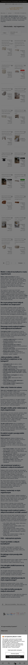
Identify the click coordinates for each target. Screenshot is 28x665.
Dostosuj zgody (15, 653)
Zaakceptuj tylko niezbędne (15, 650)
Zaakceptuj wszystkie (14, 656)
